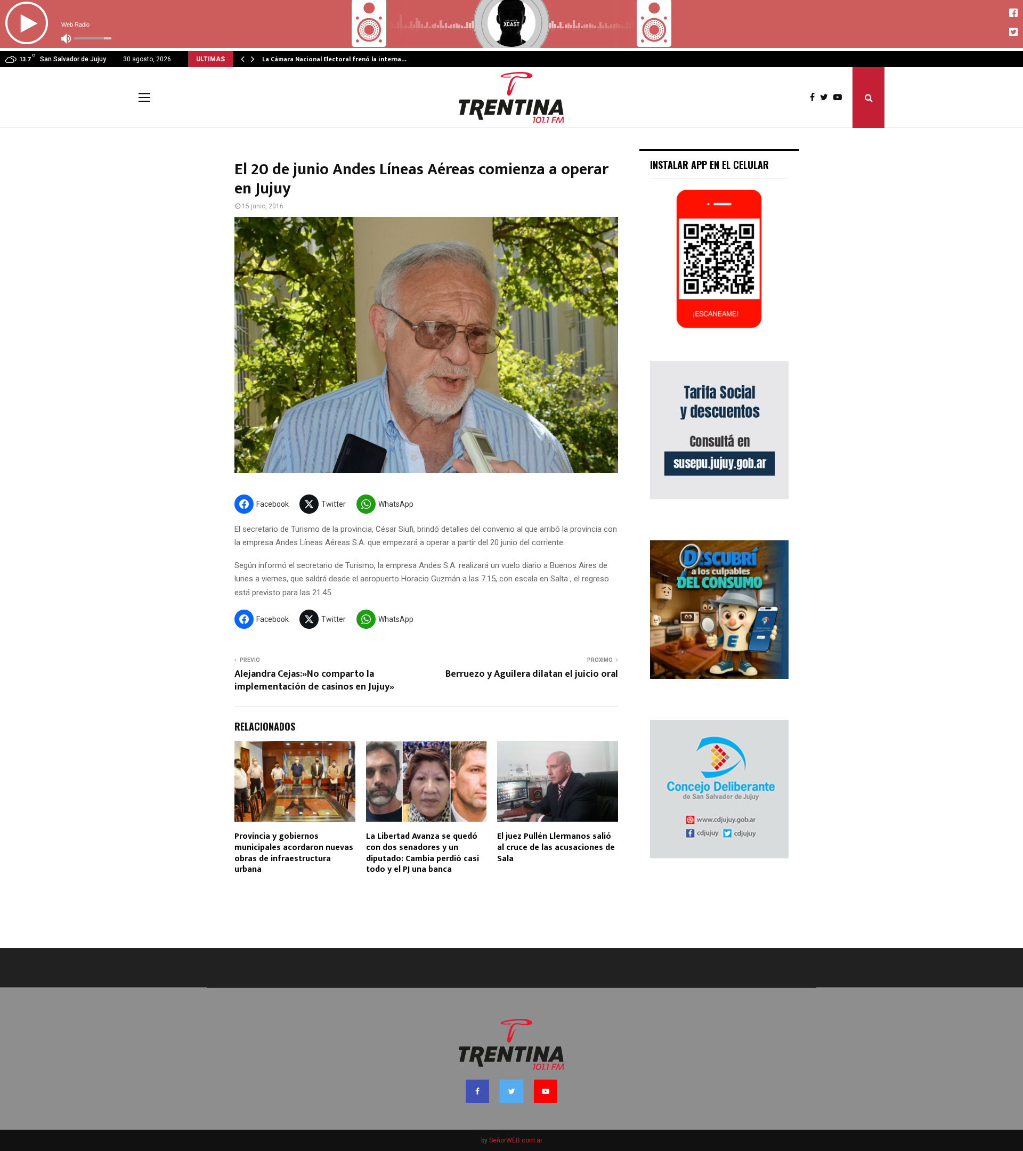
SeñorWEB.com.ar (515, 1140)
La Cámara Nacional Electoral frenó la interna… (334, 59)
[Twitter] (826, 97)
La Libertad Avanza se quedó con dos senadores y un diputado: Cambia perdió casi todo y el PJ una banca (422, 853)
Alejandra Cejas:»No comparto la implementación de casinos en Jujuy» (314, 680)
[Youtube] (840, 97)
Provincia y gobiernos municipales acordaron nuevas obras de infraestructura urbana (293, 853)
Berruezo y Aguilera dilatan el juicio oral (531, 674)
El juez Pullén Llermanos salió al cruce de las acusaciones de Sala (556, 847)
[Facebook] (815, 97)
